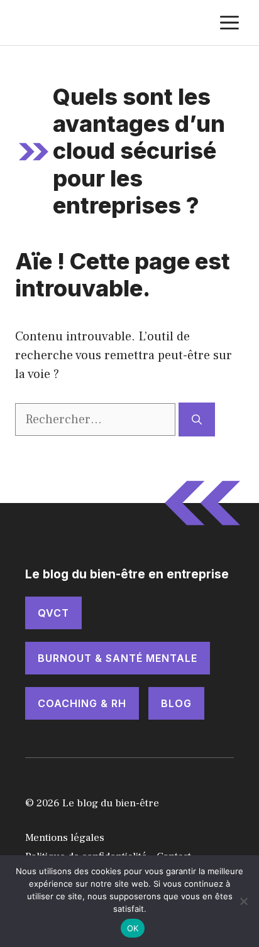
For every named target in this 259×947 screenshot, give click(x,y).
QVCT (53, 613)
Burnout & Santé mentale (117, 658)
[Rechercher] (197, 419)
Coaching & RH (82, 703)
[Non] (243, 901)
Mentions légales (64, 838)
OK (133, 928)
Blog (176, 703)
